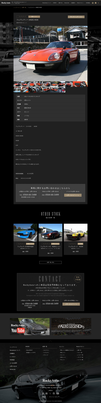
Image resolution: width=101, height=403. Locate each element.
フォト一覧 (79, 352)
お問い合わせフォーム (73, 195)
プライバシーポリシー (54, 396)
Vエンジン (62, 359)
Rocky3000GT (29, 350)
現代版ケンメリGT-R (30, 352)
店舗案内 (73, 2)
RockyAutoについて (47, 2)
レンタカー (13, 356)
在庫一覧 (60, 2)
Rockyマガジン (80, 2)
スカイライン (46, 350)
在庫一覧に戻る (50, 262)
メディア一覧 (80, 357)
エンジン (61, 346)
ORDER (54, 2)
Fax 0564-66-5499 (56, 387)
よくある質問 (13, 363)
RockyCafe (66, 2)
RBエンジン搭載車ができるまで (67, 350)
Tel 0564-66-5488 (44, 387)
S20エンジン (63, 357)
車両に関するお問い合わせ (76, 16)
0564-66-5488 (28, 194)
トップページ (13, 347)
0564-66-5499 (50, 194)
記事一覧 (79, 350)
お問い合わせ (13, 366)
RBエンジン (62, 352)
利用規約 (44, 396)
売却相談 (88, 2)
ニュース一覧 (80, 359)
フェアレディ (46, 352)
